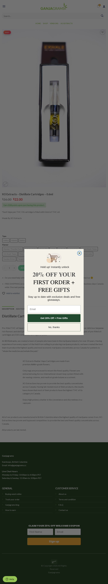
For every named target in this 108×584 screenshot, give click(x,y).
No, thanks (54, 327)
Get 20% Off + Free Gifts (54, 318)
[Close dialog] (79, 253)
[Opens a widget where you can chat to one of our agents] (10, 579)
